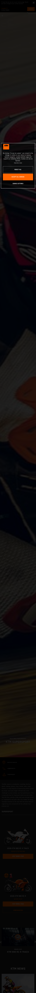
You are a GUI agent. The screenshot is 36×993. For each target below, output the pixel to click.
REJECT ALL (18, 169)
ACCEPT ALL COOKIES (18, 177)
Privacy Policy (16, 162)
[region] (18, 165)
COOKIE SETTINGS (18, 183)
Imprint (20, 162)
